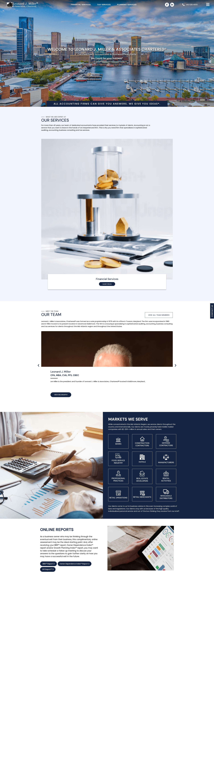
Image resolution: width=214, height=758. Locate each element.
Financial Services (81, 4)
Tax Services (104, 4)
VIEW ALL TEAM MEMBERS (159, 315)
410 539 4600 (192, 4)
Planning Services (127, 4)
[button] (38, 365)
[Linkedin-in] (172, 5)
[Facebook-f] (167, 5)
